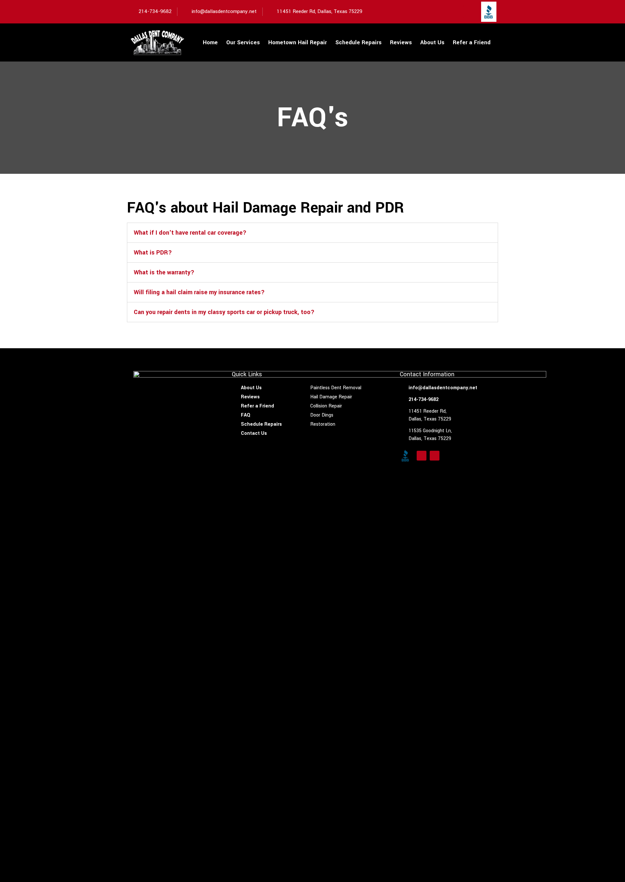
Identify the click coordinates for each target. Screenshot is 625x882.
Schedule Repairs (358, 42)
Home (210, 42)
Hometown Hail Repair (297, 42)
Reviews (401, 42)
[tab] (312, 232)
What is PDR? (153, 252)
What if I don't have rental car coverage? (190, 232)
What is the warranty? (164, 272)
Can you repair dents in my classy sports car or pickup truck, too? (224, 312)
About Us (432, 42)
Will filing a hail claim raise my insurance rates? (199, 292)
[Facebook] (456, 11)
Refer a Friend (472, 42)
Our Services (243, 42)
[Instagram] (469, 11)
